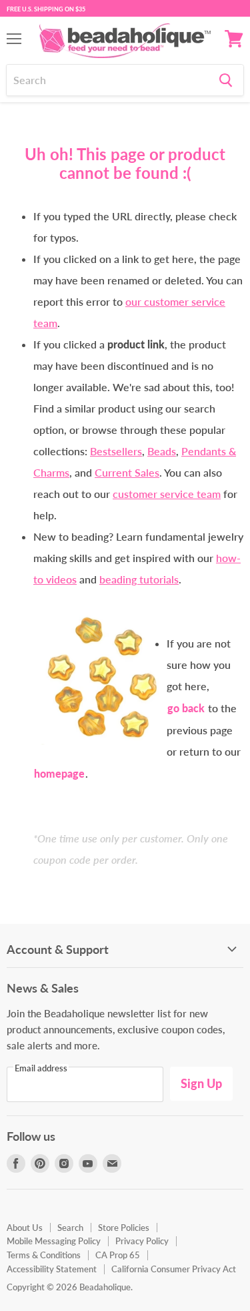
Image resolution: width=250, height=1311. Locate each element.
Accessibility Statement (52, 1269)
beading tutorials (139, 579)
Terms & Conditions (44, 1255)
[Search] (225, 80)
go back (186, 708)
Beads (161, 451)
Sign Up (201, 1083)
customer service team (167, 493)
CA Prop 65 (117, 1255)
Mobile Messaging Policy (54, 1241)
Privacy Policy (142, 1241)
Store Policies (123, 1227)
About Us (25, 1227)
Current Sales (127, 472)
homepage (59, 773)
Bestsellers (116, 451)
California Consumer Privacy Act (173, 1269)
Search (70, 1227)
